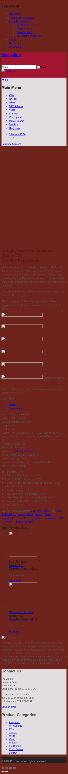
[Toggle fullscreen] (10, 768)
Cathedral (7, 514)
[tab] (37, 405)
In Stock (13, 113)
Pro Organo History (27, 25)
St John (28, 521)
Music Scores (16, 121)
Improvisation (9, 518)
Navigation (11, 54)
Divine (29, 514)
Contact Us (15, 43)
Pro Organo (15, 117)
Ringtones (14, 128)
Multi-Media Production (29, 35)
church (21, 514)
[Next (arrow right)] (6, 771)
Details (13, 404)
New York (23, 518)
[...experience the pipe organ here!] (9, 71)
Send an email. (9, 707)
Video (12, 109)
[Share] (6, 768)
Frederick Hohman (23, 451)
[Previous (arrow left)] (3, 771)
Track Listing (16, 408)
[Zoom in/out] (14, 768)
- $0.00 (17, 134)
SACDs (13, 99)
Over (39, 518)
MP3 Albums (16, 106)
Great (48, 514)
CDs (11, 95)
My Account (15, 47)
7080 (59, 510)
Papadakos (50, 518)
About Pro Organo (19, 21)
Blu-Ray (13, 124)
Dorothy (39, 514)
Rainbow (18, 521)
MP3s (12, 102)
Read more (15, 580)
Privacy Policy (24, 32)
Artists (12, 39)
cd (14, 514)
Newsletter (15, 14)
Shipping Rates (25, 28)
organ (33, 518)
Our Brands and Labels (21, 17)
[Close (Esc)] (3, 768)
